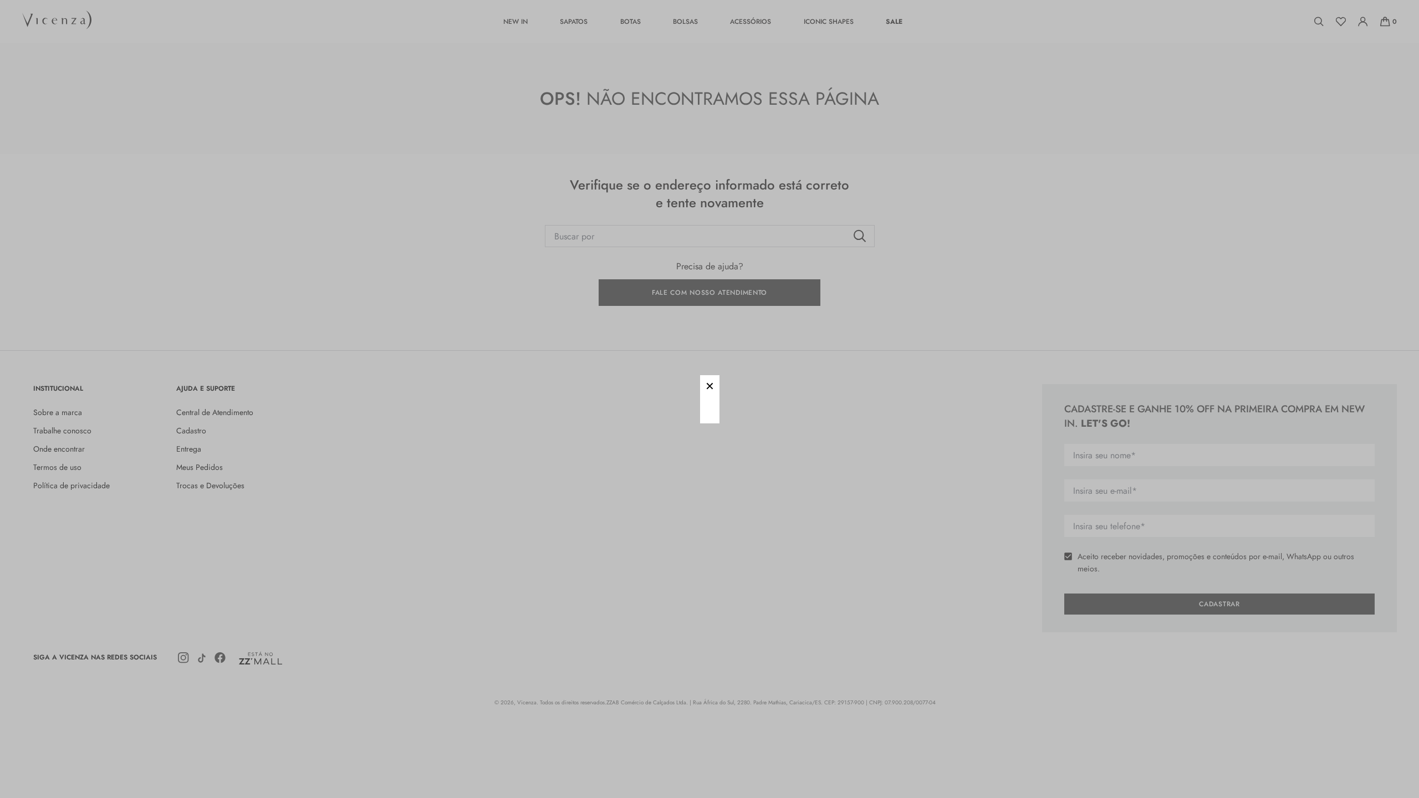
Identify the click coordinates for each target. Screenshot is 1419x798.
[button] (709, 385)
